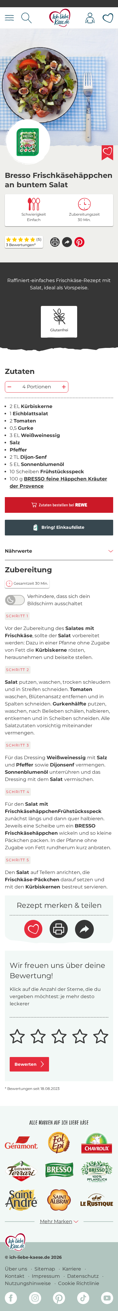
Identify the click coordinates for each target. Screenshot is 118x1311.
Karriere (72, 1269)
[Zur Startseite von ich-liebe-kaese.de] (60, 18)
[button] (67, 242)
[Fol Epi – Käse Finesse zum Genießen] (59, 1142)
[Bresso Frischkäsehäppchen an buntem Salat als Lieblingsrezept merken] (107, 152)
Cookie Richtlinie (78, 1283)
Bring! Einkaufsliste (62, 527)
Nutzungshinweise (28, 1283)
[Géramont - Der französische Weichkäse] (21, 1142)
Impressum (46, 1276)
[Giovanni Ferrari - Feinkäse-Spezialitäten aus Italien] (21, 1171)
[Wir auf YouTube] (107, 1299)
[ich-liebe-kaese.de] (15, 1242)
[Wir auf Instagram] (35, 1299)
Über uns (16, 1269)
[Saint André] (21, 1200)
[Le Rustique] (96, 1200)
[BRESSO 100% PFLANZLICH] (97, 1171)
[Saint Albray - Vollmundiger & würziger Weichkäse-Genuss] (58, 1200)
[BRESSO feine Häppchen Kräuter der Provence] (27, 142)
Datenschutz (83, 1276)
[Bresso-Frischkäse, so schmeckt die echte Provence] (59, 1171)
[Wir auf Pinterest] (59, 1299)
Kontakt (15, 1276)
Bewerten (26, 1064)
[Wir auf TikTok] (83, 1299)
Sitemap (45, 1269)
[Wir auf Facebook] (11, 1299)
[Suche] (26, 18)
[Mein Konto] (90, 18)
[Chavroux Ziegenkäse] (96, 1142)
